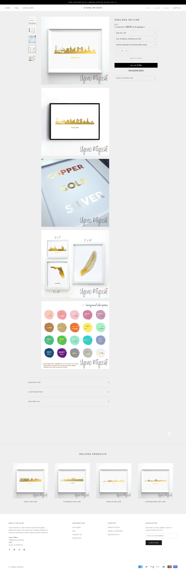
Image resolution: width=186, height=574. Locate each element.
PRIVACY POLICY (114, 527)
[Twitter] (14, 549)
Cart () (177, 8)
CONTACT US (77, 535)
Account (157, 8)
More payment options (136, 70)
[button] (136, 27)
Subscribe (154, 543)
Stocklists (28, 8)
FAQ (17, 8)
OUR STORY (76, 527)
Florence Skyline (72, 501)
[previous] (6, 482)
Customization (35, 392)
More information (124, 78)
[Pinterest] (24, 549)
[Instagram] (19, 549)
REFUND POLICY (113, 535)
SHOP (7, 8)
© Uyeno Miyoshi (16, 567)
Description (34, 382)
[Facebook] (9, 549)
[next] (179, 482)
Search (166, 8)
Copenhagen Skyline (155, 501)
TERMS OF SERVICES (115, 531)
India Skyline (30, 501)
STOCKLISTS (76, 538)
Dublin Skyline (113, 501)
